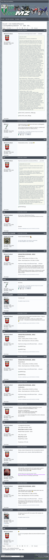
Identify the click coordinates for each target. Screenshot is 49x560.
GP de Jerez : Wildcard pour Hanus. (26, 215)
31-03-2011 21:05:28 (22, 212)
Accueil (2, 19)
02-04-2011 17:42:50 (22, 404)
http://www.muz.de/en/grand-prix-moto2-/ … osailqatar (30, 33)
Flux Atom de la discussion (42, 555)
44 (27, 28)
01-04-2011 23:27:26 (22, 279)
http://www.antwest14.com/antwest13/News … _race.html (31, 160)
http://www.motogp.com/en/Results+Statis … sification (30, 263)
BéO (4, 121)
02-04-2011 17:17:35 (22, 331)
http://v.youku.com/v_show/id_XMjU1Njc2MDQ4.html (30, 452)
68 (32, 28)
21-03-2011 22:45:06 (22, 121)
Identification (23, 19)
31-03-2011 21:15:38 (22, 233)
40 (17, 28)
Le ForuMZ (9, 5)
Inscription (17, 19)
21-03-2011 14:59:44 (22, 30)
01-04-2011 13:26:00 (22, 251)
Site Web (7, 308)
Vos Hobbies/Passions (16, 24)
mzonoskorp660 (8, 295)
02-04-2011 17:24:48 (22, 381)
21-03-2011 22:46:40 (22, 139)
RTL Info (26, 442)
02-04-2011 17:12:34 (22, 313)
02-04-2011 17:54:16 (22, 422)
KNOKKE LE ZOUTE (9, 233)
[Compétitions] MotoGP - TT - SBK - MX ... (17, 25)
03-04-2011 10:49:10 (22, 483)
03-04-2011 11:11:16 (22, 528)
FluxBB (46, 556)
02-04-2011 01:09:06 (22, 294)
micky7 (5, 465)
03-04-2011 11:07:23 (22, 509)
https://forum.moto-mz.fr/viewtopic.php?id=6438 (28, 475)
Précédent (9, 28)
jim (4, 30)
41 (19, 28)
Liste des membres (9, 19)
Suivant (36, 28)
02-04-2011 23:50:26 (22, 464)
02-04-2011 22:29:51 (22, 446)
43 (24, 28)
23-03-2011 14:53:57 (22, 157)
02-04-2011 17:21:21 (22, 356)
